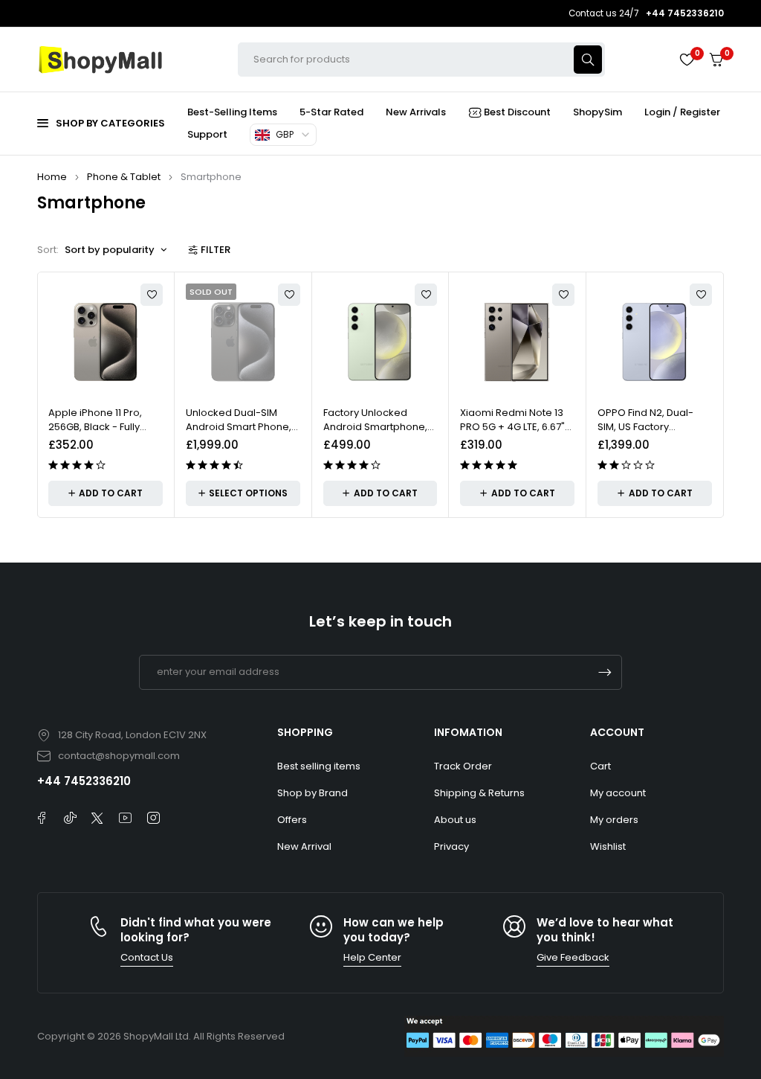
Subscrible (605, 672)
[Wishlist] (686, 59)
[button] (105, 493)
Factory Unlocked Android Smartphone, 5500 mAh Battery (375, 427)
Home (52, 177)
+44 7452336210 (84, 781)
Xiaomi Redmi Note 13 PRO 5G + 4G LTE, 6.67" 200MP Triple (512, 427)
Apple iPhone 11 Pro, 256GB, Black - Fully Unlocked (95, 427)
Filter (215, 250)
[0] (716, 60)
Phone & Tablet (124, 177)
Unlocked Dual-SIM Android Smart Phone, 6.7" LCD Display (238, 427)
